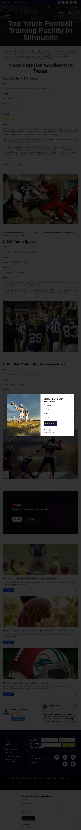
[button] (71, 396)
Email (46, 413)
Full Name (47, 405)
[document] (40, 415)
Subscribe (50, 423)
